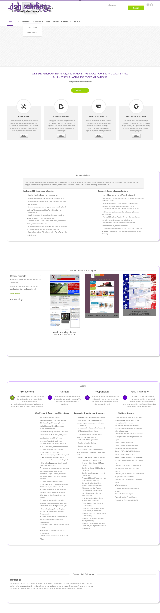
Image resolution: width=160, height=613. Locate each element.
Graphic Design (38, 22)
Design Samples (31, 32)
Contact (77, 22)
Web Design (26, 22)
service (23, 106)
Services (55, 22)
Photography (66, 22)
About (17, 22)
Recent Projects (31, 27)
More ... (80, 90)
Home (10, 22)
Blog (48, 22)
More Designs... (15, 293)
